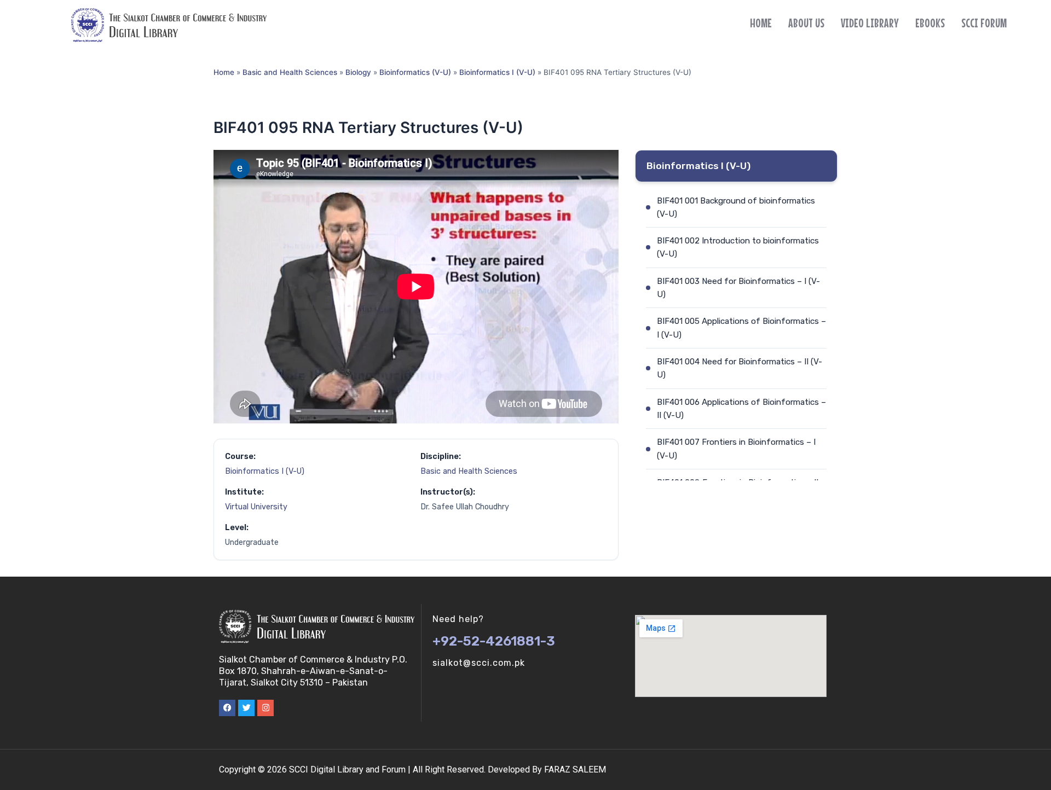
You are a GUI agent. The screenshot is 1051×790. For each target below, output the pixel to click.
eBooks (930, 23)
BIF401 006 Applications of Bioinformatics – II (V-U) (741, 408)
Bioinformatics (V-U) (415, 72)
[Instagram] (265, 708)
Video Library (870, 23)
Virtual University (256, 507)
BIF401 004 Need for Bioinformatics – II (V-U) (739, 368)
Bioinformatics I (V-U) (497, 72)
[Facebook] (227, 708)
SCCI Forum (984, 23)
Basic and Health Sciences (289, 72)
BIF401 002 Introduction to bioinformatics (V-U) (738, 247)
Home (761, 23)
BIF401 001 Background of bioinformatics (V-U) (736, 207)
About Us (806, 23)
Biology (358, 72)
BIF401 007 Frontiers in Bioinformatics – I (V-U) (736, 448)
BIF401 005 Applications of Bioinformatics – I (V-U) (741, 327)
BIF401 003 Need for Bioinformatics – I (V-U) (738, 287)
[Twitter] (246, 708)
